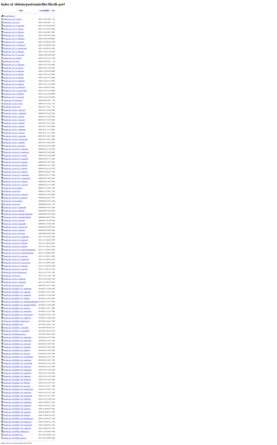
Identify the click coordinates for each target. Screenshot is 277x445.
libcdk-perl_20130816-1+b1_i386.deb (17, 298)
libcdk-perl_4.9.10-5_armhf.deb (15, 279)
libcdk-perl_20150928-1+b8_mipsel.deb (17, 422)
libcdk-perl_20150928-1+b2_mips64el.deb (18, 357)
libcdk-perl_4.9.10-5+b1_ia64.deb (15, 246)
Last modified (44, 10)
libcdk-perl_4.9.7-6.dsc (12, 61)
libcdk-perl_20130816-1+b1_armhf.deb (17, 295)
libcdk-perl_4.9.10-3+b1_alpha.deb (16, 149)
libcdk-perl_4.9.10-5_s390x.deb (15, 282)
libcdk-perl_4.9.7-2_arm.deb (13, 29)
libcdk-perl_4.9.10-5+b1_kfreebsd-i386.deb (19, 253)
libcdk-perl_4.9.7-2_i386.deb (14, 32)
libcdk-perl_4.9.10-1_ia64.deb (14, 126)
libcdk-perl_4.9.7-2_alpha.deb (14, 26)
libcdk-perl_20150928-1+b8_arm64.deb (17, 405)
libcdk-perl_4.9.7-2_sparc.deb (14, 55)
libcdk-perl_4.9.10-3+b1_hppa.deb (16, 162)
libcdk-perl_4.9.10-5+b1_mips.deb (15, 256)
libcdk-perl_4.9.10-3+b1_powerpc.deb (17, 178)
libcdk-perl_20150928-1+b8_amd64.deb (17, 402)
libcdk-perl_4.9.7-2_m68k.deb (14, 39)
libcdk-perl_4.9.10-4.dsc (12, 204)
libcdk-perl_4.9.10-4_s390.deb (14, 230)
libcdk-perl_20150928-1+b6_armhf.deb (17, 380)
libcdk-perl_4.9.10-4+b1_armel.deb (16, 194)
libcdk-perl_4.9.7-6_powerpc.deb (15, 91)
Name (21, 10)
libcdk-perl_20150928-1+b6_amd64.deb (17, 370)
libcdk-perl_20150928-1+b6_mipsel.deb (17, 392)
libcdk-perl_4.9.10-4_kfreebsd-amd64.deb (18, 214)
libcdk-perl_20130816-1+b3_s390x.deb (17, 318)
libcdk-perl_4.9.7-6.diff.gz (13, 58)
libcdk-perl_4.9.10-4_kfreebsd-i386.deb (17, 217)
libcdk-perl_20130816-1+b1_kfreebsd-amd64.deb (21, 302)
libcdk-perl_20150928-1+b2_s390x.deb (17, 367)
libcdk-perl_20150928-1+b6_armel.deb (17, 376)
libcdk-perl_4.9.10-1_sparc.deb (14, 146)
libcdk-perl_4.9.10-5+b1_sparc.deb (16, 269)
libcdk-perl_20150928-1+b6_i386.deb (17, 383)
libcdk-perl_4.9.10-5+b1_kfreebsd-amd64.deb (19, 250)
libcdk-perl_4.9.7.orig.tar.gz (13, 100)
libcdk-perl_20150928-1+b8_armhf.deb (17, 412)
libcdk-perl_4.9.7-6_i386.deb (14, 74)
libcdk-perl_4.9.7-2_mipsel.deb (14, 45)
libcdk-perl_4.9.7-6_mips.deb (14, 84)
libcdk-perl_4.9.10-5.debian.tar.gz (15, 272)
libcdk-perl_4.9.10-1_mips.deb (14, 133)
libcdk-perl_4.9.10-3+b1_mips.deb (15, 172)
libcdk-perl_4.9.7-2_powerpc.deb (15, 48)
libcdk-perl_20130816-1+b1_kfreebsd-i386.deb (20, 305)
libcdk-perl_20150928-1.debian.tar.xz (16, 431)
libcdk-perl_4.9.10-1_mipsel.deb (15, 136)
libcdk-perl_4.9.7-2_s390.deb (14, 52)
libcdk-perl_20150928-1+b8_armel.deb (17, 409)
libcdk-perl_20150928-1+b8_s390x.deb (17, 428)
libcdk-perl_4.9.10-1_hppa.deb (14, 120)
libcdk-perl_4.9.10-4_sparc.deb (14, 233)
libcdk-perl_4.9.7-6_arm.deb (13, 68)
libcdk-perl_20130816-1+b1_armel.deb (17, 292)
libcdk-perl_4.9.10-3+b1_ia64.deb (15, 168)
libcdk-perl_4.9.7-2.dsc (12, 22)
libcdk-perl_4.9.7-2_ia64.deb (14, 35)
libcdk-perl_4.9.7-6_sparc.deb (14, 97)
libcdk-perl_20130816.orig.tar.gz (15, 334)
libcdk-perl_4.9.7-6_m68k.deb (14, 81)
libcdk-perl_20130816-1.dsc (13, 324)
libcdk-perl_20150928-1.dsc (13, 435)
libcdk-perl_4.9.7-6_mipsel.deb (14, 87)
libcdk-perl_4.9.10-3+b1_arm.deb (15, 155)
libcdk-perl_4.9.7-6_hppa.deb (14, 71)
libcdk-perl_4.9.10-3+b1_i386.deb (15, 165)
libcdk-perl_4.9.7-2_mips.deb (14, 42)
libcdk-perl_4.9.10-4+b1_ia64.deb (15, 198)
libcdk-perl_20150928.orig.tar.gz (15, 438)
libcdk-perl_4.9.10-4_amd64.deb (15, 207)
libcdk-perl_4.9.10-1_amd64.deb (15, 113)
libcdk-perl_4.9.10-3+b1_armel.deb (16, 159)
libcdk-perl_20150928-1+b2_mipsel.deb (17, 360)
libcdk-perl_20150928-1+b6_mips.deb (17, 386)
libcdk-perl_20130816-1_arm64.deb (16, 328)
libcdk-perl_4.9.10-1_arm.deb (14, 117)
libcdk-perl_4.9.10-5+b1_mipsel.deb (16, 259)
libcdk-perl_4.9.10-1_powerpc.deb (15, 139)
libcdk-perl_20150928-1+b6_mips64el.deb (18, 389)
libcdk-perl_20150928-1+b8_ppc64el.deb (18, 425)
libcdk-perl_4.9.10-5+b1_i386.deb (15, 243)
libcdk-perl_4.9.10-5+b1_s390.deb (15, 266)
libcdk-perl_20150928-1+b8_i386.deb (17, 415)
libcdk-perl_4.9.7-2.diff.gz (13, 19)
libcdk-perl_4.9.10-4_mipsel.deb (15, 224)
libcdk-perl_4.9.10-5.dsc (12, 276)
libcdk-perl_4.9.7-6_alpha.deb (14, 65)
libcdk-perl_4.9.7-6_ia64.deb (14, 78)
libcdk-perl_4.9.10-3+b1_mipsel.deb (16, 175)
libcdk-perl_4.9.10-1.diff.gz (13, 104)
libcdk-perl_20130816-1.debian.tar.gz (16, 321)
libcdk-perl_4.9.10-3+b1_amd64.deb (16, 152)
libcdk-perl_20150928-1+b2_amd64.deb (17, 337)
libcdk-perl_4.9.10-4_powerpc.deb (15, 227)
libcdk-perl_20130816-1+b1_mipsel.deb (17, 311)
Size (53, 10)
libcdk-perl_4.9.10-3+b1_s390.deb (15, 181)
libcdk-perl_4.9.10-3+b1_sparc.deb (16, 185)
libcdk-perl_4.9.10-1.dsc (12, 107)
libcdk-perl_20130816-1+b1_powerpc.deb (18, 315)
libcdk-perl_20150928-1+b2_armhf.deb (17, 347)
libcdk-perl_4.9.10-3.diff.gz (13, 188)
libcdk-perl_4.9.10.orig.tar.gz (14, 285)
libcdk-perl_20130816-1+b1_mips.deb (17, 308)
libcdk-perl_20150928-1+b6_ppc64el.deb (18, 396)
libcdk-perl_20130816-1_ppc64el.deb (17, 331)
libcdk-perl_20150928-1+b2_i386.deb (17, 350)
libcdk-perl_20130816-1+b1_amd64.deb (17, 289)
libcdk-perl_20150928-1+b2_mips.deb (17, 354)
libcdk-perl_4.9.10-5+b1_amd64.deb (16, 237)
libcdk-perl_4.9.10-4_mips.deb (14, 220)
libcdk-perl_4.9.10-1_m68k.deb (14, 130)
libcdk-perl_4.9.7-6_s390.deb (14, 94)
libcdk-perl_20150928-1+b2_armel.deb (17, 344)
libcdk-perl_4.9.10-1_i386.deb (14, 123)
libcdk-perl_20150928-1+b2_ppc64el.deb (18, 363)
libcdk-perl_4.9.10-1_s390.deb (14, 142)
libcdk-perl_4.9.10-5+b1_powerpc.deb (17, 263)
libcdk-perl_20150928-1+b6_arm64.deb (17, 373)
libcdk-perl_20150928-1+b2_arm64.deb (17, 341)
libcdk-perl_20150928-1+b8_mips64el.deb (18, 418)
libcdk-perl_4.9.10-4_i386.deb (14, 211)
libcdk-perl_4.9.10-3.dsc (12, 191)
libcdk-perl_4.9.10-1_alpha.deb (14, 110)
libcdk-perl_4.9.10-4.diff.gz (13, 201)
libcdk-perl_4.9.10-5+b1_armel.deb (16, 240)
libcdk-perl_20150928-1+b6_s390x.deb (17, 399)
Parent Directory (9, 16)
